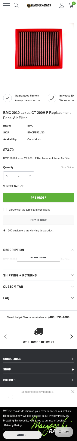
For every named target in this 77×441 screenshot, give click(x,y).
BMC (30, 125)
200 (10, 230)
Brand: (7, 125)
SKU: (6, 132)
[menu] (6, 5)
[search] (16, 5)
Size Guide (67, 167)
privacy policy (13, 425)
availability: (10, 139)
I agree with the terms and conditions (28, 209)
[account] (62, 5)
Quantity (8, 167)
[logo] (39, 5)
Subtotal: (8, 186)
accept (22, 435)
